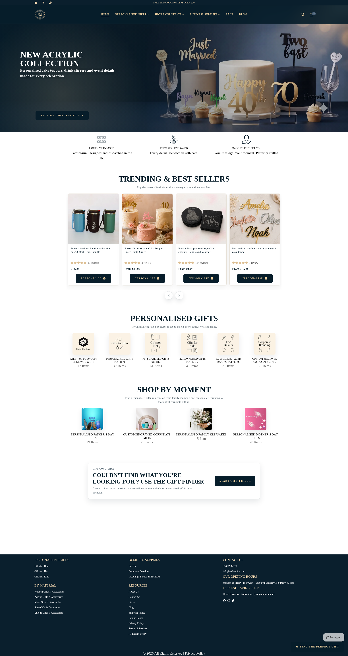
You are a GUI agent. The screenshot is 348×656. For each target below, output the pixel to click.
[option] (93, 242)
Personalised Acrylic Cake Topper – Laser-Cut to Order (145, 250)
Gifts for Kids (41, 576)
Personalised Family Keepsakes (201, 434)
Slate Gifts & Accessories (47, 607)
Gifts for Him (41, 566)
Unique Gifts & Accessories (48, 612)
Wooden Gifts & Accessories (49, 591)
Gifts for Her (41, 571)
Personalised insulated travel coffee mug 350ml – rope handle (91, 250)
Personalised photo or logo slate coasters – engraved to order (196, 250)
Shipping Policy (137, 612)
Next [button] (179, 295)
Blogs (131, 607)
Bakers (132, 566)
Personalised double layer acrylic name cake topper (254, 250)
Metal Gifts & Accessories (47, 602)
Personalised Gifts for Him (119, 360)
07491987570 (230, 566)
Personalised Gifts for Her (155, 360)
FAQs (131, 602)
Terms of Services (138, 628)
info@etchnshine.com (234, 571)
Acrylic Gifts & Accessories (48, 597)
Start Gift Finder (235, 481)
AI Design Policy (137, 633)
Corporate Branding (139, 571)
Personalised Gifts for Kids (192, 360)
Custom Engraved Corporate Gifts (264, 360)
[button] (302, 14)
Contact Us (134, 597)
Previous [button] (169, 295)
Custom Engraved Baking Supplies (228, 360)
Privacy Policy (136, 623)
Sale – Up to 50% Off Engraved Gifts (83, 360)
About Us (133, 591)
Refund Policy (136, 618)
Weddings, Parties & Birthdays (144, 576)
